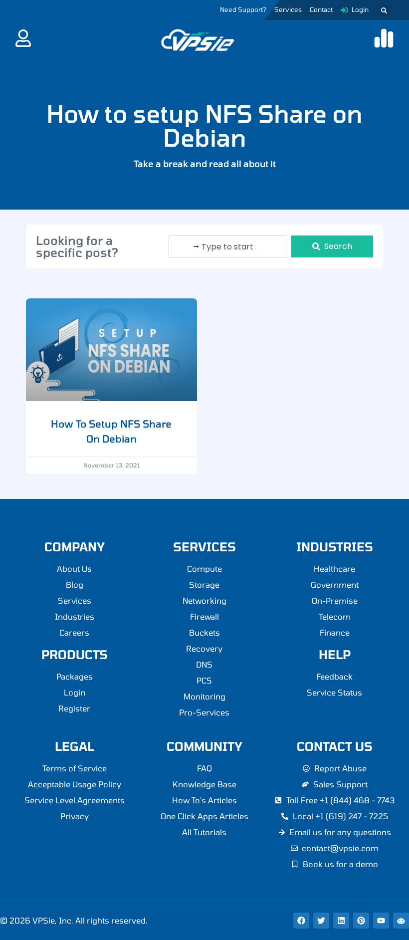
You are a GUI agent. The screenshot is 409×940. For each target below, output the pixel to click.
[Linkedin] (341, 921)
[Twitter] (321, 921)
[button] (384, 10)
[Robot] (401, 921)
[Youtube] (381, 921)
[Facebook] (301, 921)
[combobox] (228, 246)
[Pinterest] (361, 921)
